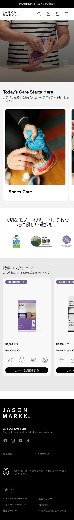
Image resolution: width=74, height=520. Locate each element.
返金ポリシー (45, 498)
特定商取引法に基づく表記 (52, 510)
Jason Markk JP (20, 498)
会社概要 (7, 453)
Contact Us (43, 453)
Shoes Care (20, 191)
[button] (66, 13)
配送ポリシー (10, 510)
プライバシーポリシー (14, 504)
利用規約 (43, 504)
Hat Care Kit (12, 350)
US (10, 490)
